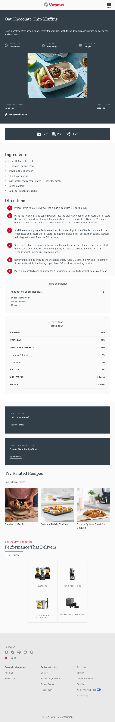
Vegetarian (10, 108)
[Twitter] (12, 652)
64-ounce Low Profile (20, 297)
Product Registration (50, 678)
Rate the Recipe (17, 424)
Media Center (11, 678)
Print (59, 134)
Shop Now (14, 555)
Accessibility (82, 695)
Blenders (42, 586)
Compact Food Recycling (72, 614)
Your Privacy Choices (86, 690)
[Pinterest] (19, 652)
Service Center (47, 684)
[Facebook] (6, 652)
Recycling (81, 667)
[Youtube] (25, 652)
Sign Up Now (16, 456)
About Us (9, 672)
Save (45, 134)
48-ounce (15, 305)
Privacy (80, 672)
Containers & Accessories (42, 617)
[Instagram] (31, 652)
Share (75, 134)
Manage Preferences (18, 114)
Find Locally (46, 690)
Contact (44, 672)
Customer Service (49, 667)
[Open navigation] (108, 4)
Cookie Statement (85, 678)
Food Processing (72, 586)
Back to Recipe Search (15, 482)
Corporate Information (15, 667)
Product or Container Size (26, 292)
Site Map (81, 684)
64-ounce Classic (19, 301)
